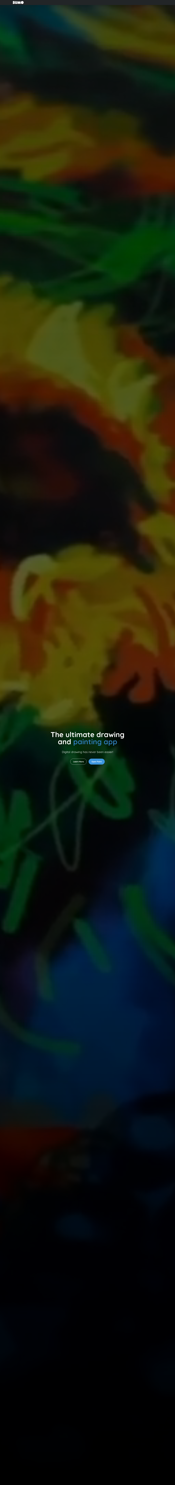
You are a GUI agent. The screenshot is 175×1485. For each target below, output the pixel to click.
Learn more (78, 761)
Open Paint (97, 761)
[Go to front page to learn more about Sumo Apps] (87, 2)
